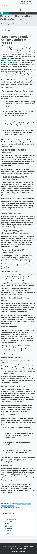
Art (13, 505)
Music (9, 505)
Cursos (8, 533)
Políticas (18, 550)
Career (18, 503)
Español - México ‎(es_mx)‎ (21, 13)
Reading (4, 505)
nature (27, 24)
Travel (29, 503)
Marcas (20, 24)
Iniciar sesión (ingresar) (18, 548)
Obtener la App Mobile (18, 551)
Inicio (3, 24)
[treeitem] (18, 525)
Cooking (24, 503)
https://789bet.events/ (9, 60)
